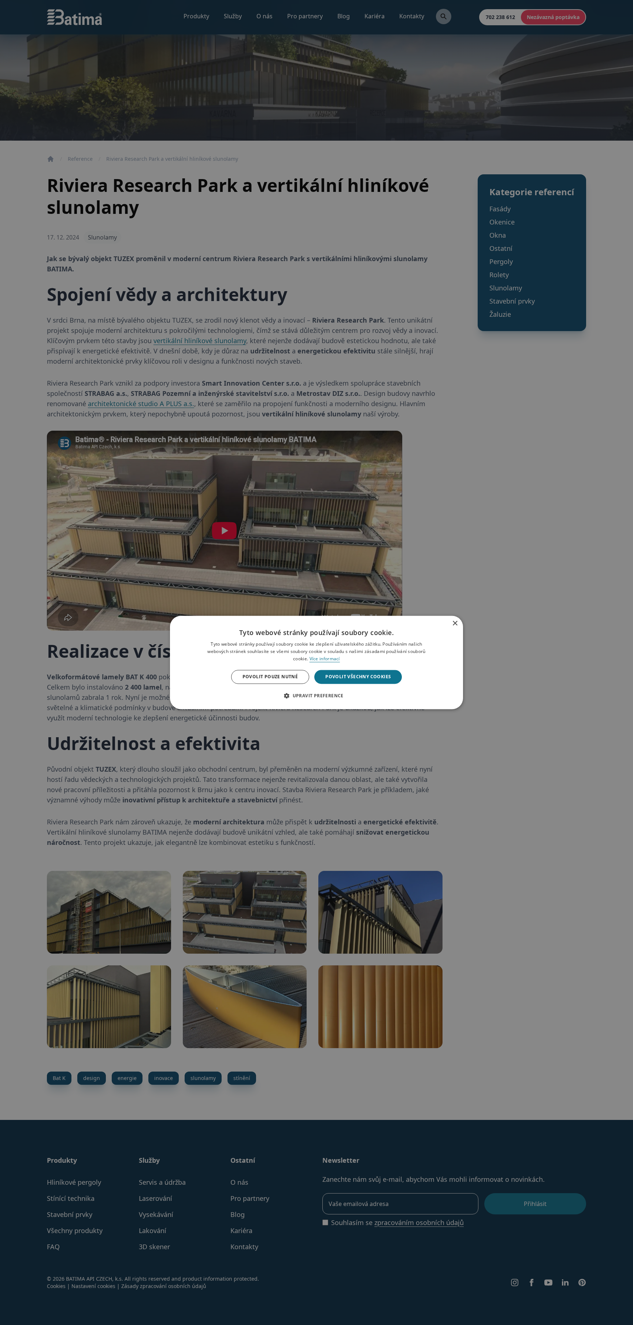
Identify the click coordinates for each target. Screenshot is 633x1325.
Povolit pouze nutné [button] (270, 676)
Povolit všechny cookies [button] (358, 676)
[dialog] (316, 662)
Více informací (325, 659)
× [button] (455, 621)
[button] (316, 695)
